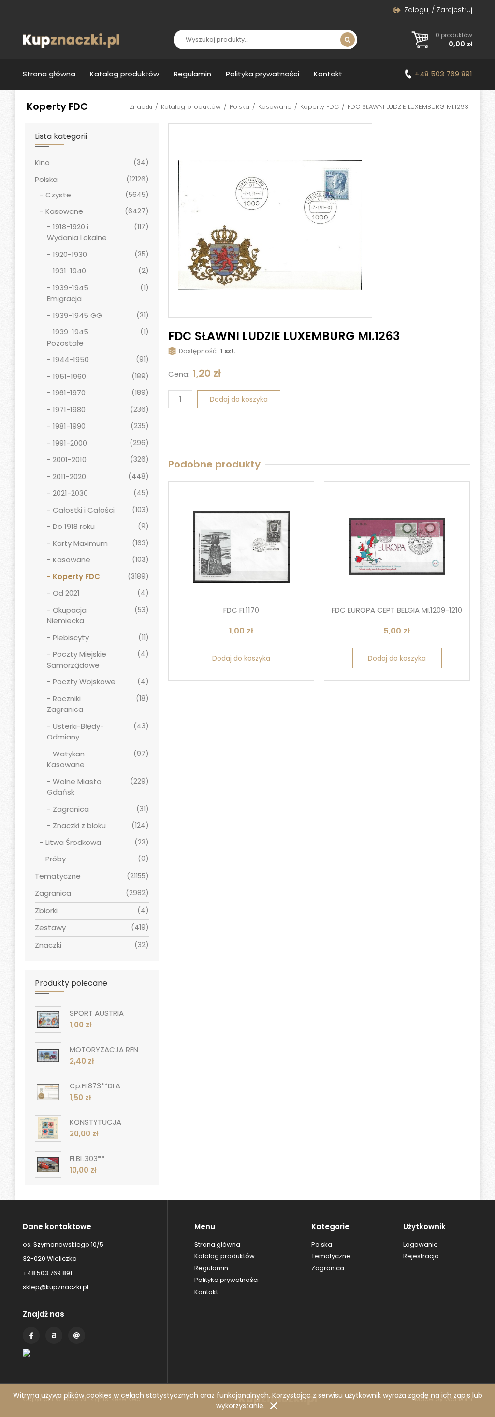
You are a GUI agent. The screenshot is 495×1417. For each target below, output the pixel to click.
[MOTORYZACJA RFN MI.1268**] (48, 1055)
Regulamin (192, 74)
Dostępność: (198, 351)
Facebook (31, 1335)
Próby (55, 859)
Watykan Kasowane (66, 759)
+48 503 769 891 (443, 74)
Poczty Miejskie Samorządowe (76, 659)
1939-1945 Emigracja (67, 293)
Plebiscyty (71, 638)
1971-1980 (69, 410)
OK (273, 1406)
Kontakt (328, 74)
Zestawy (50, 927)
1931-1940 (69, 271)
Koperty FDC (319, 106)
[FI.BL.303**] (48, 1164)
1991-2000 (70, 443)
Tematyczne (58, 876)
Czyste (58, 195)
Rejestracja (421, 1256)
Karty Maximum (80, 543)
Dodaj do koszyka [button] (241, 658)
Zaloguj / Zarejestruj (438, 10)
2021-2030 (70, 493)
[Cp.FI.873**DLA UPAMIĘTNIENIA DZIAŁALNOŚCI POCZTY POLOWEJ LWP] (48, 1092)
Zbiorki (46, 910)
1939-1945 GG (77, 315)
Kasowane (274, 106)
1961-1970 (69, 393)
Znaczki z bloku (79, 825)
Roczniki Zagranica (65, 704)
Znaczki (141, 106)
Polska (239, 106)
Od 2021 (66, 593)
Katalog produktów (124, 74)
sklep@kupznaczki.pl (55, 1287)
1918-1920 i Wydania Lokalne (77, 232)
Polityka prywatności (262, 74)
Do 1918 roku (74, 526)
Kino (42, 162)
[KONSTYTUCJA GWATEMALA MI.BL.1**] (48, 1128)
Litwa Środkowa (73, 842)
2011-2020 (69, 476)
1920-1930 (70, 254)
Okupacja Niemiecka (67, 615)
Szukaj (347, 39)
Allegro (53, 1335)
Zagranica (71, 809)
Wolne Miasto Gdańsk (74, 787)
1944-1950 (71, 359)
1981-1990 (69, 426)
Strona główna (49, 74)
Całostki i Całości (84, 510)
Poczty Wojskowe (84, 682)
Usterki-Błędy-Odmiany (75, 731)
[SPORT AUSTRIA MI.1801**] (48, 1019)
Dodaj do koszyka (239, 399)
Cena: (178, 374)
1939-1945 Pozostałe (67, 337)
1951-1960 (69, 376)
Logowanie (420, 1244)
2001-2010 (70, 459)
